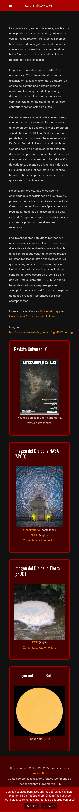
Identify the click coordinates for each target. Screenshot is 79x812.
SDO (47, 738)
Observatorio (31, 529)
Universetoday (49, 311)
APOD (34, 535)
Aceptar (31, 806)
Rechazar (49, 806)
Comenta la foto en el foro (39, 540)
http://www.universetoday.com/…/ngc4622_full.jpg (41, 332)
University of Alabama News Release (32, 316)
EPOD (34, 642)
